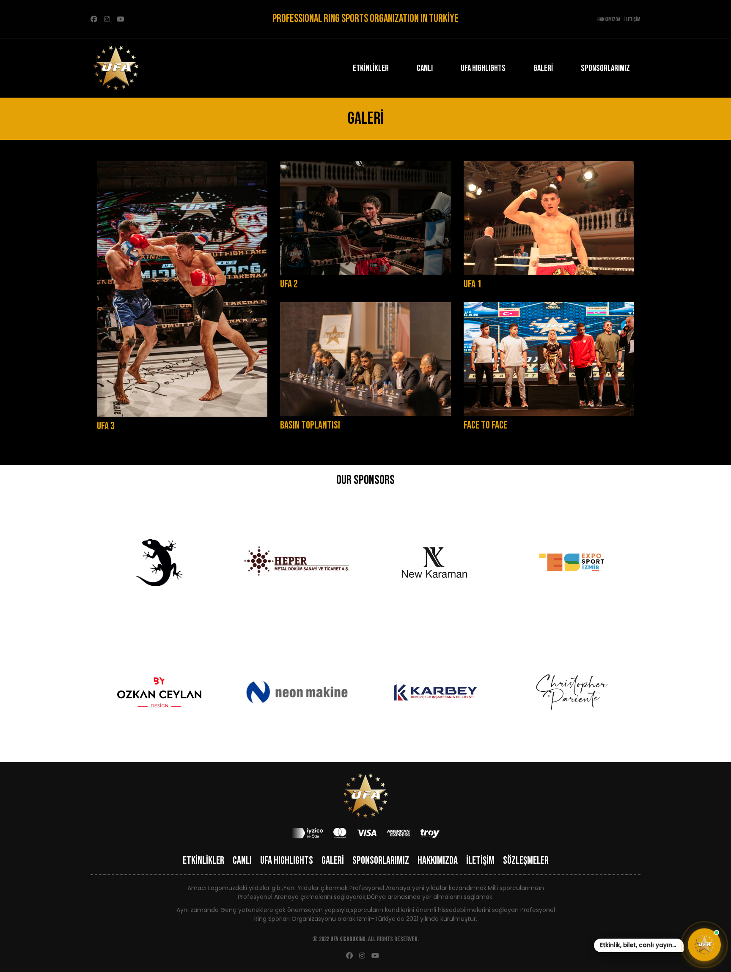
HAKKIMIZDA (438, 860)
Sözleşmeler (526, 860)
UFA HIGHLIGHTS (483, 68)
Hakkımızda (608, 19)
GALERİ (543, 68)
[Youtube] (120, 19)
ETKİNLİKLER (371, 68)
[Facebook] (94, 19)
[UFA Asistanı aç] (704, 944)
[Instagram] (107, 19)
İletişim (632, 19)
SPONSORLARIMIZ (605, 68)
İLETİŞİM (480, 860)
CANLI (425, 68)
